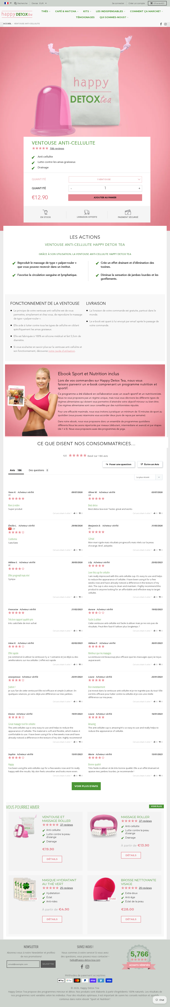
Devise (35, 3)
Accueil (7, 24)
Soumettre (48, 964)
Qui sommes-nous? (113, 17)
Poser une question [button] (120, 464)
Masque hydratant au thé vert (59, 882)
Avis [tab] (12, 470)
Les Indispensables (109, 11)
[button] (75, 513)
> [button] (86, 786)
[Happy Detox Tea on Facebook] (161, 24)
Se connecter (118, 3)
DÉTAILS (52, 859)
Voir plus (156, 806)
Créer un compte (136, 3)
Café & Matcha (65, 11)
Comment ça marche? (145, 11)
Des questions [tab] (36, 470)
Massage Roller (135, 817)
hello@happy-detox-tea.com (85, 960)
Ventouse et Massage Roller (56, 819)
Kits (86, 11)
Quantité (39, 179)
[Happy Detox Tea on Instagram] (165, 24)
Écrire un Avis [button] (151, 464)
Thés (44, 11)
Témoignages (85, 17)
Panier (158, 3)
